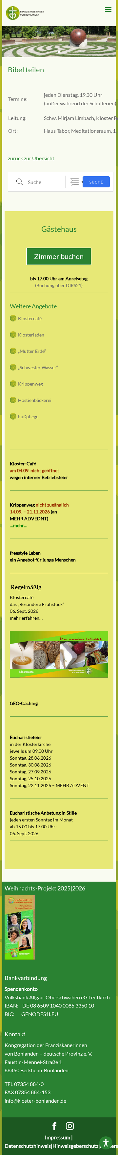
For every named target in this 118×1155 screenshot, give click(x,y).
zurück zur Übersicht (31, 158)
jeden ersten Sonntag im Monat (41, 819)
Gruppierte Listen (74, 182)
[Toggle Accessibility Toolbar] (106, 1143)
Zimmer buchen (59, 256)
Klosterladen (31, 334)
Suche (96, 182)
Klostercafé (30, 318)
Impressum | (59, 1137)
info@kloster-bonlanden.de (35, 1100)
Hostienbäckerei (34, 400)
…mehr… (18, 525)
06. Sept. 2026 (24, 833)
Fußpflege (28, 416)
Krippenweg (30, 384)
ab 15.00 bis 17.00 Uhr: (33, 826)
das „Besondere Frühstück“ (37, 604)
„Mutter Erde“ (32, 351)
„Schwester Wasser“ (38, 367)
